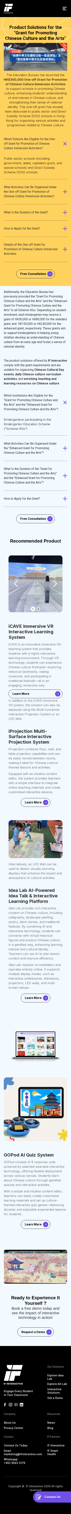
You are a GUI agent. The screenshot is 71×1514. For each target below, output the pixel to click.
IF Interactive (56, 1445)
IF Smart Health (52, 1452)
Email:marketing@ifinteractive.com (23, 1452)
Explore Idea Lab (55, 1377)
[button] (64, 8)
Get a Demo (55, 1398)
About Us (10, 1422)
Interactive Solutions (54, 1391)
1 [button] (33, 609)
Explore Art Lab (57, 1383)
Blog (50, 1428)
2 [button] (38, 609)
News (51, 1422)
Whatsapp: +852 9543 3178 (14, 1461)
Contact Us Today (15, 1445)
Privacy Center (13, 1428)
